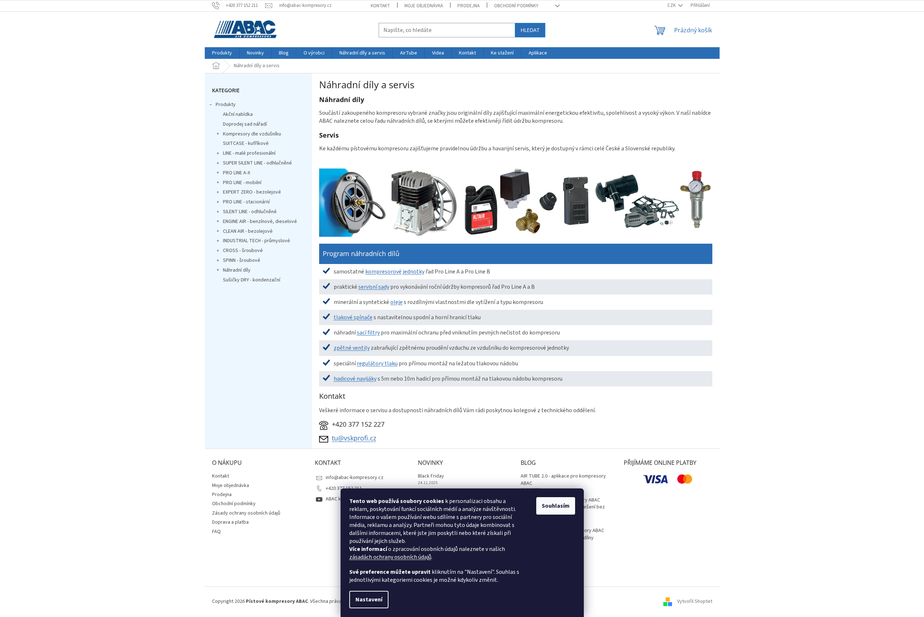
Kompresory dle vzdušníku (252, 134)
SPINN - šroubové (241, 260)
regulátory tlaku (377, 364)
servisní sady (373, 287)
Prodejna (468, 6)
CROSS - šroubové (243, 250)
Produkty (226, 104)
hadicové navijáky (355, 379)
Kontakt (380, 6)
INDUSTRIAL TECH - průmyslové (256, 240)
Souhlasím (556, 506)
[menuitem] (222, 53)
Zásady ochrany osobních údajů (246, 513)
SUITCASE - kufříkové (246, 143)
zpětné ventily (352, 348)
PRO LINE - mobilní (242, 182)
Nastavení (368, 600)
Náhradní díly (237, 270)
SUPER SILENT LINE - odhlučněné (257, 163)
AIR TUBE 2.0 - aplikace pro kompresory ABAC (563, 480)
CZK (672, 5)
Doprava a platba (230, 522)
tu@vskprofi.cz (354, 438)
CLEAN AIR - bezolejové (248, 231)
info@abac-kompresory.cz (354, 477)
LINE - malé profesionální (249, 153)
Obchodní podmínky (516, 6)
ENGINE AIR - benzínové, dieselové (260, 221)
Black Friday (431, 476)
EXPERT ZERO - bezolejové (252, 192)
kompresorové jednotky (394, 272)
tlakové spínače (353, 317)
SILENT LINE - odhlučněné (250, 211)
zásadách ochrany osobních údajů (390, 557)
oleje (396, 302)
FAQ (216, 531)
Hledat (530, 30)
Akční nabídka (238, 114)
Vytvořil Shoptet (694, 601)
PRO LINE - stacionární (246, 202)
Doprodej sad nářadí (245, 124)
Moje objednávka (423, 6)
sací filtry (368, 333)
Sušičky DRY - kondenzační (251, 280)
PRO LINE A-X (236, 172)
